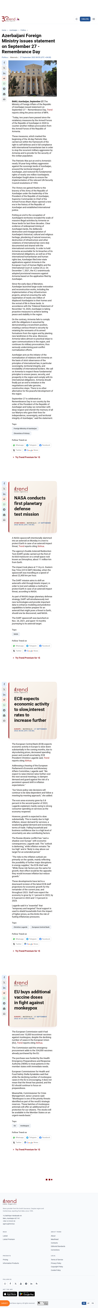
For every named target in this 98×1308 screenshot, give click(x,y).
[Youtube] (21, 1284)
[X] (15, 1284)
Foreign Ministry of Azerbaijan (25, 428)
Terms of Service (57, 1260)
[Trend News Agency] (9, 1202)
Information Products (11, 1263)
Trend (49, 109)
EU (15, 1126)
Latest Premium (9, 1239)
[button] (4, 62)
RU (93, 1303)
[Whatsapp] (5, 1284)
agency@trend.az (9, 1224)
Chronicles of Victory (22, 433)
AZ (88, 1303)
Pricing (5, 1260)
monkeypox (24, 1126)
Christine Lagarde (20, 927)
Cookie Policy (56, 1270)
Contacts (54, 1243)
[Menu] (93, 19)
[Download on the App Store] (10, 1294)
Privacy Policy (56, 1263)
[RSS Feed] (36, 1284)
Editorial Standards (58, 1246)
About (53, 1236)
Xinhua (41, 546)
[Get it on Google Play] (27, 1294)
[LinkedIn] (31, 1284)
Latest (5, 1236)
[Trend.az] (10, 19)
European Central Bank (40, 927)
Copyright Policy (57, 1267)
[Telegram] (26, 1284)
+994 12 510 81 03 (9, 1221)
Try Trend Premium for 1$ (27, 457)
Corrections (55, 1250)
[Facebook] (10, 1284)
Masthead (54, 1239)
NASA (16, 634)
